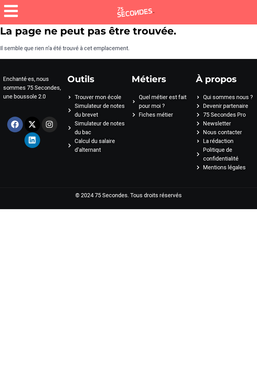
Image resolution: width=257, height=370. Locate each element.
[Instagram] (49, 124)
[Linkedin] (32, 140)
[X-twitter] (32, 124)
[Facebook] (15, 124)
